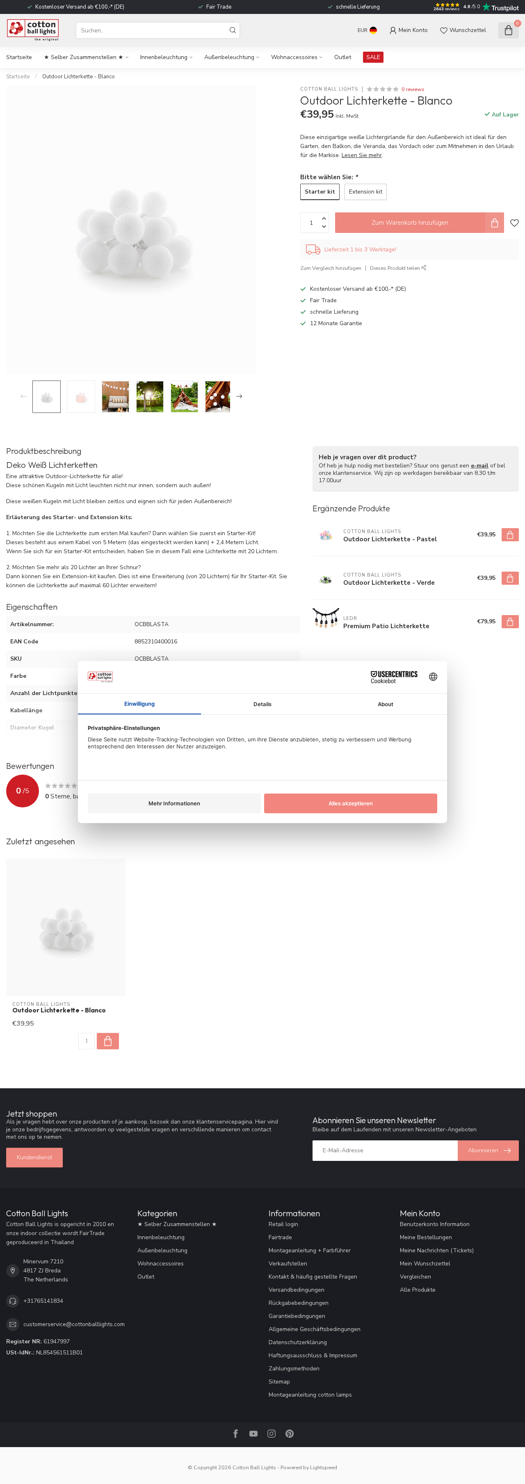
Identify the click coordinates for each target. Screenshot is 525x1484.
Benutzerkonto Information (435, 1224)
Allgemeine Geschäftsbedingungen (315, 1329)
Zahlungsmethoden (294, 1368)
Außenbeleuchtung (229, 57)
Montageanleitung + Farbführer (310, 1250)
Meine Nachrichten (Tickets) (437, 1250)
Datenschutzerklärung (298, 1342)
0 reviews (413, 89)
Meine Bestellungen (426, 1237)
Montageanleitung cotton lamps (310, 1395)
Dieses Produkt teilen (395, 267)
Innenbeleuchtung (163, 57)
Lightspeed (323, 1467)
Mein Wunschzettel (425, 1263)
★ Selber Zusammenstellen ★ (83, 57)
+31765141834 (43, 1301)
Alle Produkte (418, 1290)
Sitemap (279, 1382)
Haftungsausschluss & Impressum (313, 1355)
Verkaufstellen (288, 1263)
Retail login (283, 1224)
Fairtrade (280, 1237)
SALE (373, 57)
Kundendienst (34, 1157)
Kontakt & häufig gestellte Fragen (313, 1277)
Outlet (342, 57)
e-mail (479, 466)
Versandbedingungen (296, 1290)
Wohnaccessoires (294, 57)
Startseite (19, 57)
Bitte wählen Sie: (329, 177)
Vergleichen (415, 1277)
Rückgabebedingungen (299, 1303)
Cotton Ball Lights (329, 89)
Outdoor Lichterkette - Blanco (78, 76)
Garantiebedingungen (297, 1316)
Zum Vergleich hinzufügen (330, 267)
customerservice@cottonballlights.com (74, 1324)
